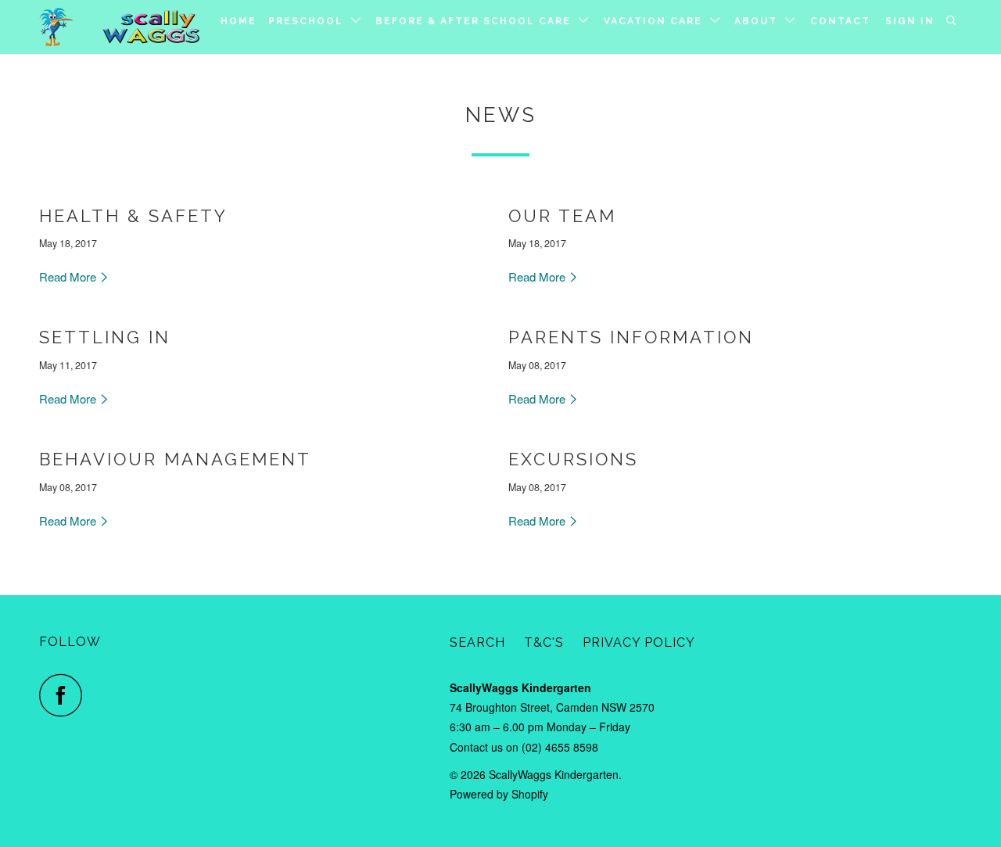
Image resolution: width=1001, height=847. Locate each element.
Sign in (910, 21)
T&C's (544, 642)
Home (239, 21)
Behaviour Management (175, 459)
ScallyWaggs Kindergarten (554, 774)
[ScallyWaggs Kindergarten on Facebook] (65, 694)
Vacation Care (657, 21)
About (759, 21)
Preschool (309, 21)
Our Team (562, 216)
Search (477, 642)
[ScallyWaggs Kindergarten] (119, 27)
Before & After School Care (477, 21)
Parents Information (631, 337)
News (500, 115)
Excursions (573, 459)
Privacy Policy (639, 642)
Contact (840, 21)
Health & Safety (133, 216)
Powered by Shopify (499, 794)
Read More (69, 276)
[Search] (952, 21)
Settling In (104, 337)
